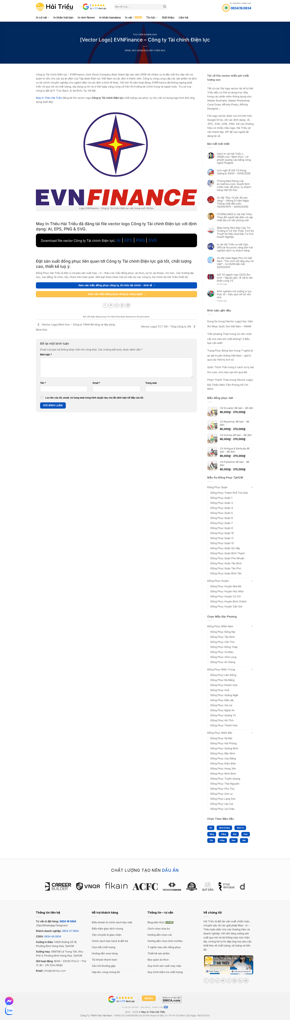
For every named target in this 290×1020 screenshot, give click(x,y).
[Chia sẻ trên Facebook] (105, 305)
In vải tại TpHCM (130, 1007)
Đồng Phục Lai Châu (222, 808)
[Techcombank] (145, 886)
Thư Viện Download (145, 34)
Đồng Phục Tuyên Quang (225, 778)
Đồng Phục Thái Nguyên (224, 783)
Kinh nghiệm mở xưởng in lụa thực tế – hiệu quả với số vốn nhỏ (234, 294)
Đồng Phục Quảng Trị (223, 715)
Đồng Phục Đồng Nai (222, 631)
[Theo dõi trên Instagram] (211, 980)
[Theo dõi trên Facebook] (206, 980)
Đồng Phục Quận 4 (221, 507)
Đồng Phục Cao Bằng (223, 758)
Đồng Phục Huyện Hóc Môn (227, 591)
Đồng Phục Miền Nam (220, 626)
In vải (128, 17)
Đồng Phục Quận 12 (222, 543)
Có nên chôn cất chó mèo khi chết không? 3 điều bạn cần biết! (229, 338)
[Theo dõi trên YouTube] (246, 980)
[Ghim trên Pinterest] (122, 305)
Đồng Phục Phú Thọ (222, 788)
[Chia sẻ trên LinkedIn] (128, 305)
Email (96, 383)
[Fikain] (89, 885)
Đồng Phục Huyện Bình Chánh (228, 601)
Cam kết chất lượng (103, 947)
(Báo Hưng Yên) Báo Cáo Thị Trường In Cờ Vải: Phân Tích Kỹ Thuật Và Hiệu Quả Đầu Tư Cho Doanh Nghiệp (235, 232)
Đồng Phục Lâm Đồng (223, 675)
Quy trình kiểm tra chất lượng (165, 972)
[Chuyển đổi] (252, 487)
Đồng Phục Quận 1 (221, 497)
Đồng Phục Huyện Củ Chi (225, 596)
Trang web (151, 383)
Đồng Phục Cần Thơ (222, 642)
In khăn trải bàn (63, 17)
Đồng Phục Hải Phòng (223, 743)
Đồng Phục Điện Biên (223, 763)
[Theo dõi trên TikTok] (217, 980)
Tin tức (150, 17)
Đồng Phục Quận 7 (221, 523)
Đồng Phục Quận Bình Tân (226, 573)
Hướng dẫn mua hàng (105, 953)
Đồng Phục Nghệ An (222, 710)
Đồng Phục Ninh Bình (223, 773)
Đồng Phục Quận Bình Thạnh (227, 553)
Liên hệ (183, 17)
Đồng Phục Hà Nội (221, 738)
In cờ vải (41, 17)
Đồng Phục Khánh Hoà (223, 685)
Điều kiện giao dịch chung (107, 928)
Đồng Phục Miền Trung (221, 669)
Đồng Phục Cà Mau (221, 652)
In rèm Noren (86, 17)
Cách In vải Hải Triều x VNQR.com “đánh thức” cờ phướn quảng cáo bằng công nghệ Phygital (234, 158)
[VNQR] (61, 886)
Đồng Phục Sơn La (221, 793)
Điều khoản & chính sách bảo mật (112, 922)
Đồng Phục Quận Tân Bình (226, 563)
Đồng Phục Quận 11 (221, 538)
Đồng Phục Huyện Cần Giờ (226, 606)
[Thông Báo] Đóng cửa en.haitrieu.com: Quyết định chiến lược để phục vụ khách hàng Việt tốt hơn (234, 186)
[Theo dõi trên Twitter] (223, 980)
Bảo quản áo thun (158, 959)
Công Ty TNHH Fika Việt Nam (96, 1015)
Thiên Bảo (159, 50)
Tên (43, 383)
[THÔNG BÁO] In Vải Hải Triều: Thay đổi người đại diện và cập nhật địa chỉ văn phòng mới (235, 217)
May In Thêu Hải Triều (153, 1012)
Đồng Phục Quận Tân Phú (225, 568)
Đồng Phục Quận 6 (221, 518)
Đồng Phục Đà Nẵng (222, 680)
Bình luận (46, 354)
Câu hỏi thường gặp (103, 965)
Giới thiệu (168, 17)
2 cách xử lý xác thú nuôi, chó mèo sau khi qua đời (230, 370)
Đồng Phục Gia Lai (221, 705)
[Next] (247, 888)
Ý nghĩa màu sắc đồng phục (164, 947)
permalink (145, 316)
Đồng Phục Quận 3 (221, 502)
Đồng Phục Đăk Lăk (222, 700)
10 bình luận (225, 301)
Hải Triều (208, 921)
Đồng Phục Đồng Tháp (223, 647)
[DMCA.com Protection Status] (172, 999)
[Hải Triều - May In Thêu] (54, 6)
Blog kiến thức (156, 922)
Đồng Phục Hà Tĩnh (222, 720)
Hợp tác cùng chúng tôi (106, 972)
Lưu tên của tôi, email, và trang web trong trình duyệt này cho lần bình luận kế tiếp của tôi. (94, 397)
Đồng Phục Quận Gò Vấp (225, 548)
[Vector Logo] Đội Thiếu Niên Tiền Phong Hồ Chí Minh (230, 384)
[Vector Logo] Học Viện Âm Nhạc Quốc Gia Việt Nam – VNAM (230, 324)
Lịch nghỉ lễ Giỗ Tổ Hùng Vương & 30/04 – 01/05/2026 (233, 172)
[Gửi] (164, 6)
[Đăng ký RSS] (240, 980)
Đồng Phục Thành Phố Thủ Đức (229, 492)
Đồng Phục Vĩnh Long (223, 657)
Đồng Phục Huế (219, 690)
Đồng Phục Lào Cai (221, 803)
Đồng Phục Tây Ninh (222, 636)
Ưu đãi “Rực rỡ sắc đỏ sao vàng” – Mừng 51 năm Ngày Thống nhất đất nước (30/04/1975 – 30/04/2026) (233, 202)
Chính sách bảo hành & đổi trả (110, 941)
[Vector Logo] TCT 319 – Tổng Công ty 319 (166, 326)
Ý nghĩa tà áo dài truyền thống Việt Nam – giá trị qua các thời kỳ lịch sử (230, 355)
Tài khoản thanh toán (104, 959)
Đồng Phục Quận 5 (221, 513)
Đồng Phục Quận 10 (222, 533)
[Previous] (43, 888)
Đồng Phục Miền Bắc (219, 732)
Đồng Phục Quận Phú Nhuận (227, 558)
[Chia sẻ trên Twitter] (110, 305)
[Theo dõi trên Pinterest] (234, 980)
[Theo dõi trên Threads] (228, 980)
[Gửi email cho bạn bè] (116, 305)
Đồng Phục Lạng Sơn (222, 798)
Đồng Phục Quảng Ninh (224, 748)
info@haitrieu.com (55, 970)
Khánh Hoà (157, 1007)
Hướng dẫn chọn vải (160, 934)
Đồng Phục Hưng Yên (223, 768)
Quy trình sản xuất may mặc (164, 965)
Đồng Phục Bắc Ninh (222, 753)
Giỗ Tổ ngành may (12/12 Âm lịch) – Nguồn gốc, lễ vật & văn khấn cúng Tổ (235, 277)
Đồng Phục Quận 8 (221, 528)
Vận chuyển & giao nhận (106, 934)
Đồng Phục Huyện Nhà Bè (225, 586)
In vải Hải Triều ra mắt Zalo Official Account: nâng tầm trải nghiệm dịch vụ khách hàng (235, 247)
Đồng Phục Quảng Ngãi (224, 695)
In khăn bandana (110, 17)
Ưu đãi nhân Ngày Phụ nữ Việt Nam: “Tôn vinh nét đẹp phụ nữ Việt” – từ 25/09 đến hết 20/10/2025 (235, 263)
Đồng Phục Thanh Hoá (223, 725)
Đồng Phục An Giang (222, 662)
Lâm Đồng (145, 1007)
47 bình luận (224, 284)
